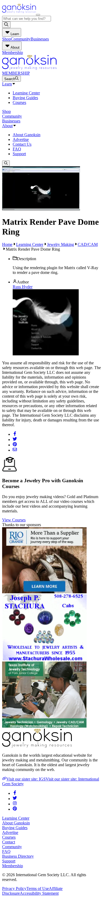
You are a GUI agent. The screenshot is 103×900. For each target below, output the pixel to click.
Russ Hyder (22, 286)
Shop (6, 39)
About (7, 125)
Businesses (40, 39)
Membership (12, 52)
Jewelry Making (60, 244)
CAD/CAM (88, 244)
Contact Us (22, 144)
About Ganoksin (26, 134)
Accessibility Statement (39, 893)
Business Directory (18, 856)
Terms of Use (37, 888)
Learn (7, 84)
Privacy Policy (14, 888)
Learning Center (26, 93)
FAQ (17, 149)
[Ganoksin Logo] (19, 13)
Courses (19, 102)
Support (19, 153)
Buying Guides (25, 97)
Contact (8, 842)
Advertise (21, 139)
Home (7, 244)
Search (9, 79)
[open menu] (38, 15)
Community (21, 39)
